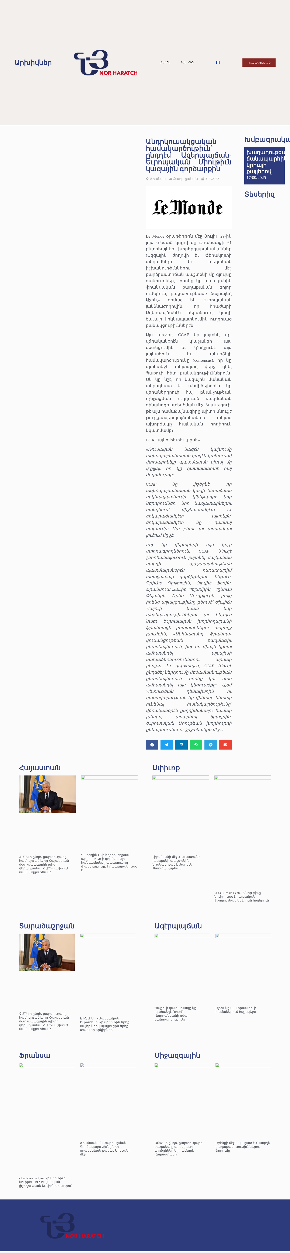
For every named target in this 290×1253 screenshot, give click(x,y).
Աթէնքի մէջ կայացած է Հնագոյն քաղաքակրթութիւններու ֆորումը (242, 1146)
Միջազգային (177, 1055)
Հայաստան (40, 768)
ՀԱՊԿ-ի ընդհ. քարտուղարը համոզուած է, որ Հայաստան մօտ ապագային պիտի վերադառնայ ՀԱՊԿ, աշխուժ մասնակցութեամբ (44, 864)
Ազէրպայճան (178, 926)
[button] (152, 745)
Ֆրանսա (158, 179)
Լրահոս (165, 62)
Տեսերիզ (187, 62)
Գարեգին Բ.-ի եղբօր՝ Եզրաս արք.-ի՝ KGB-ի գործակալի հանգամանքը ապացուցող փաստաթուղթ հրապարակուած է (109, 862)
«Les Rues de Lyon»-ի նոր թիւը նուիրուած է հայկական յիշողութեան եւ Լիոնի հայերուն (241, 896)
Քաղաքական (185, 179)
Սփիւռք (166, 768)
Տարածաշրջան (47, 926)
